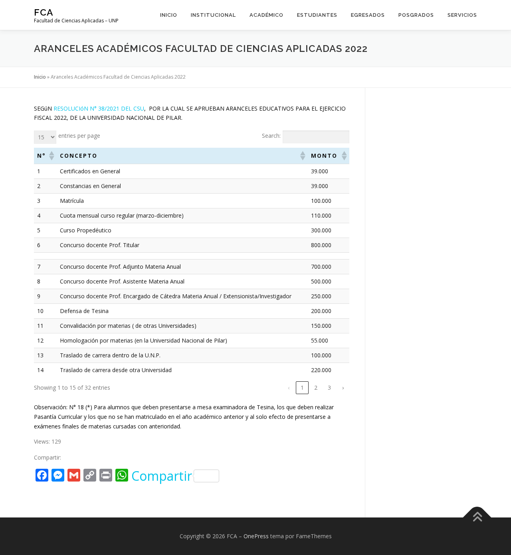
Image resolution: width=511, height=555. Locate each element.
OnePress (256, 536)
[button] (51, 156)
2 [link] (315, 387)
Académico (266, 15)
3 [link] (329, 387)
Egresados (368, 15)
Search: (271, 135)
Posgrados (416, 15)
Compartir (161, 476)
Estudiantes (317, 15)
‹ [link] (288, 387)
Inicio (168, 15)
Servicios (462, 15)
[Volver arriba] (477, 517)
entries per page (79, 135)
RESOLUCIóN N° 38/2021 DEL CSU (98, 108)
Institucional (213, 15)
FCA (43, 12)
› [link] (343, 387)
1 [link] (302, 387)
